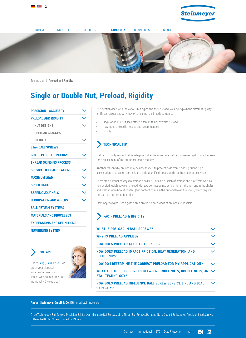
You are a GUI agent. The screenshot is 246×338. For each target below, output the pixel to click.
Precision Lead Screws (200, 314)
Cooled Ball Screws (175, 314)
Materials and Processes (51, 215)
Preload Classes (47, 132)
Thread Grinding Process (51, 162)
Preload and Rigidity (61, 80)
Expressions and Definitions (53, 222)
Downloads (142, 30)
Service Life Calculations (51, 170)
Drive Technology (41, 314)
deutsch (33, 6)
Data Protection (173, 331)
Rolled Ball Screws (72, 319)
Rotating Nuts (154, 314)
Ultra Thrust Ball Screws (131, 314)
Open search (46, 7)
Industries (64, 30)
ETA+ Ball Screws (44, 147)
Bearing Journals (45, 192)
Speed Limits (40, 185)
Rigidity (40, 140)
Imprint (190, 331)
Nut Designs (43, 125)
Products (89, 30)
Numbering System (45, 230)
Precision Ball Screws (78, 314)
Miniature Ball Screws (104, 314)
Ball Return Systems (47, 207)
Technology (116, 30)
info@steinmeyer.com (88, 302)
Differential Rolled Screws (46, 319)
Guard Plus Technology (49, 155)
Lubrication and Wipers (49, 200)
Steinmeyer (39, 30)
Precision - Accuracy (47, 110)
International (144, 331)
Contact (165, 30)
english (39, 6)
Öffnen (84, 110)
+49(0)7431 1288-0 (49, 263)
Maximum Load (42, 177)
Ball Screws (58, 314)
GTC (157, 331)
